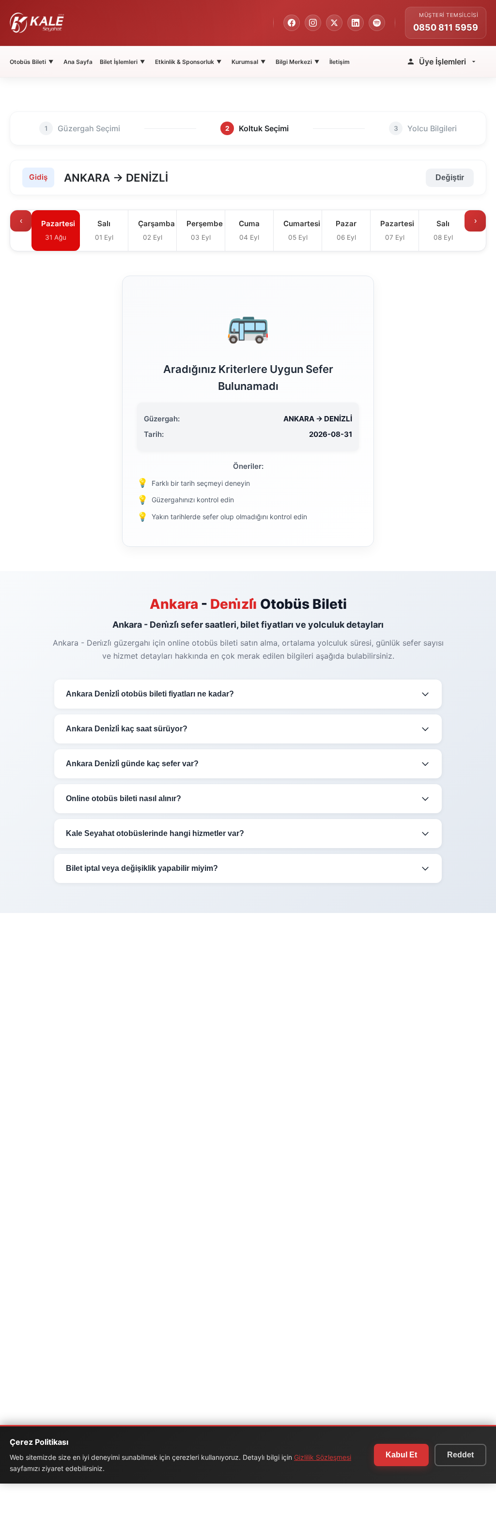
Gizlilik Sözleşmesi (322, 1457)
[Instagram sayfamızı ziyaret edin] (313, 23)
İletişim (339, 61)
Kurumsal (248, 61)
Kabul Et (401, 1455)
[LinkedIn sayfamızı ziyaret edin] (355, 23)
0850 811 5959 (445, 27)
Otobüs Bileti (31, 61)
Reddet (460, 1455)
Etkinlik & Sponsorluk (188, 61)
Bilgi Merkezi (297, 61)
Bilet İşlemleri (122, 61)
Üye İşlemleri (442, 61)
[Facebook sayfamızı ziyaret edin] (291, 23)
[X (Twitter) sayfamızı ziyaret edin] (334, 23)
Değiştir (449, 177)
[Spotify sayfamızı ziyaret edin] (377, 23)
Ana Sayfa (78, 61)
